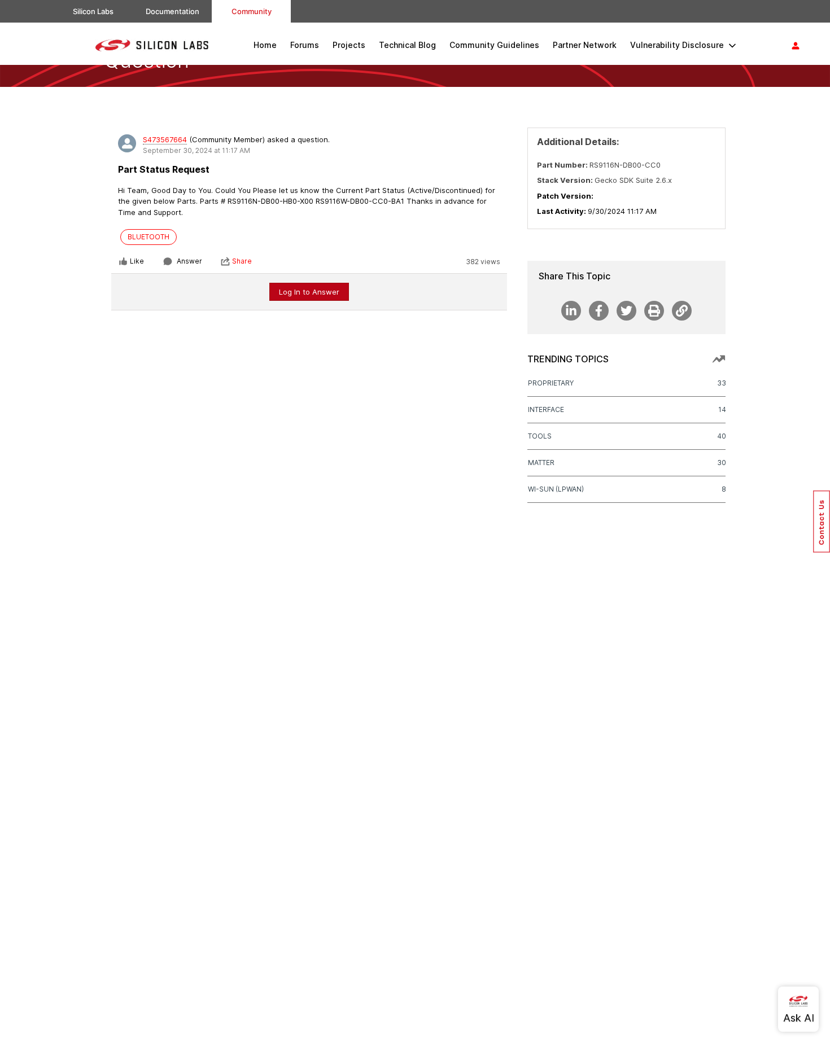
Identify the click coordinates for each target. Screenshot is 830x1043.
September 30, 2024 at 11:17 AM (196, 150)
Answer (189, 261)
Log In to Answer (309, 291)
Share (242, 261)
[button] (821, 521)
